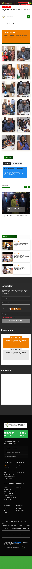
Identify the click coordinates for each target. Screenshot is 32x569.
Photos (5, 510)
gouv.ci (8, 534)
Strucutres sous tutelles (9, 474)
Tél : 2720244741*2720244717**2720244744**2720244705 (16, 524)
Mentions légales (17, 542)
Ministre (6, 465)
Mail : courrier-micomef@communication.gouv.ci (16, 528)
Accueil (3, 24)
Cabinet (6, 472)
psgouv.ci (23, 534)
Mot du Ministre (7, 468)
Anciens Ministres (8, 478)
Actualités (18, 465)
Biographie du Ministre (9, 470)
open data (15, 534)
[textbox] (16, 448)
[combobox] (16, 448)
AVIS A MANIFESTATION (10, 497)
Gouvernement (20, 510)
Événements (19, 468)
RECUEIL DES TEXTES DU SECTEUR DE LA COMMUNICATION (9, 493)
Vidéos (5, 508)
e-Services (19, 487)
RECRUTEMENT (8, 500)
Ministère (18, 508)
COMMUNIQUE (7, 489)
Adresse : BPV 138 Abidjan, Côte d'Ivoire (15, 521)
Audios (5, 512)
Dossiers (6, 487)
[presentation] (25, 187)
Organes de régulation (9, 476)
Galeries (9, 24)
